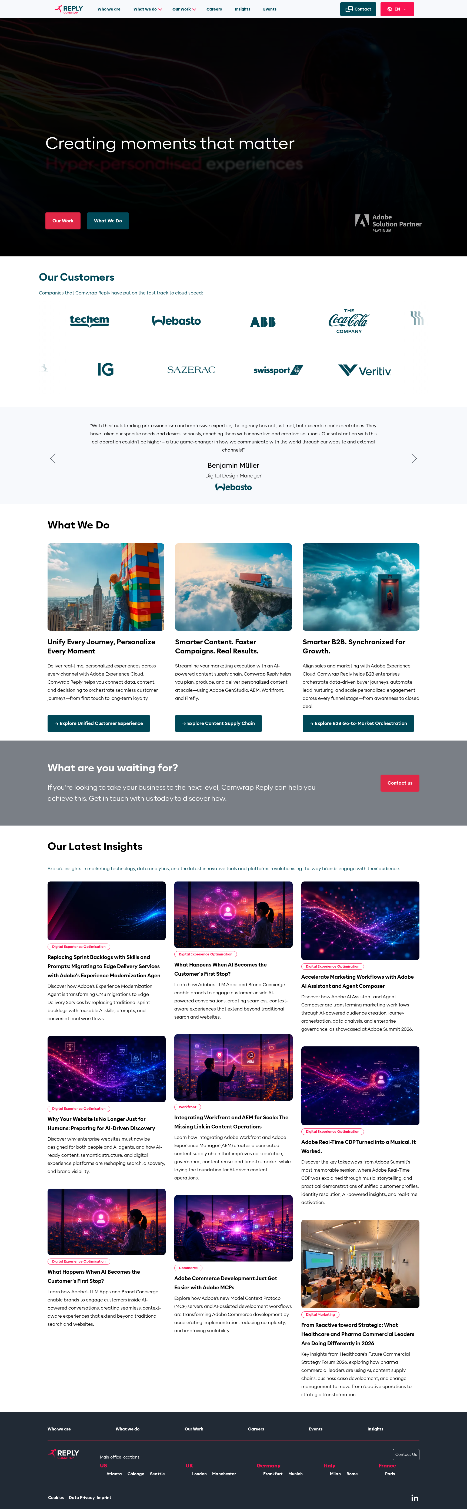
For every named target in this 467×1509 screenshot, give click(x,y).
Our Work (181, 9)
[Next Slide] (412, 458)
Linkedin (415, 1497)
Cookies (56, 1497)
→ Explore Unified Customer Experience (99, 723)
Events (269, 9)
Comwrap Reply (69, 11)
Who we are (109, 9)
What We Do (108, 221)
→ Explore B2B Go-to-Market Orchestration (358, 723)
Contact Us (406, 1454)
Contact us (400, 783)
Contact (363, 9)
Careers (214, 9)
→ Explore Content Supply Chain (218, 723)
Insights (242, 9)
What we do (145, 9)
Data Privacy (82, 1497)
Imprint (104, 1497)
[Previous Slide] (54, 458)
